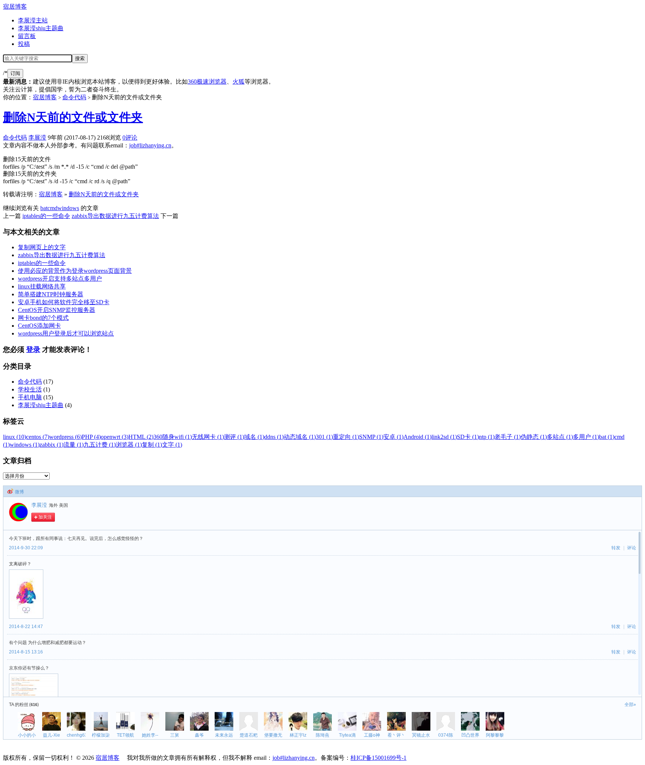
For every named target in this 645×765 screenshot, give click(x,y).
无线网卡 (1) (208, 437)
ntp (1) (487, 437)
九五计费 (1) (100, 444)
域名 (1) (254, 437)
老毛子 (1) (508, 437)
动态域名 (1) (300, 437)
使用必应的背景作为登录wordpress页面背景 (75, 271)
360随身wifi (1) (172, 437)
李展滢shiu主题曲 (40, 28)
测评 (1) (234, 437)
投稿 (24, 44)
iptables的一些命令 (46, 216)
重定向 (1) (346, 437)
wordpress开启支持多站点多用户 (60, 278)
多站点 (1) (560, 437)
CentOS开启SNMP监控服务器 (56, 310)
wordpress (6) (65, 437)
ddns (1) (274, 437)
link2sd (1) (444, 437)
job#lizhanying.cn (150, 145)
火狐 (238, 81)
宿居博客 (15, 6)
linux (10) (14, 437)
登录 (33, 349)
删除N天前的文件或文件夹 (73, 117)
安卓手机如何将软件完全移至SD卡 (63, 302)
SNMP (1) (371, 437)
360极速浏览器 (207, 81)
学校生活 (30, 389)
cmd (52, 208)
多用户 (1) (586, 437)
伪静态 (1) (534, 437)
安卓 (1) (393, 437)
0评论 (129, 137)
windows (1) (25, 444)
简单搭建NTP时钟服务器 (50, 294)
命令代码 (74, 97)
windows (68, 208)
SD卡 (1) (468, 437)
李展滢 (37, 137)
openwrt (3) (114, 437)
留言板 (27, 36)
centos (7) (37, 437)
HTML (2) (140, 437)
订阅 (15, 73)
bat (43, 208)
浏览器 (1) (129, 444)
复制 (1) (152, 444)
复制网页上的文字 (42, 247)
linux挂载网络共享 (42, 286)
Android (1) (417, 437)
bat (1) (606, 437)
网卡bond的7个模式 (43, 318)
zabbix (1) (51, 444)
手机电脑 (30, 397)
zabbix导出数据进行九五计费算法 (115, 216)
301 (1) (324, 437)
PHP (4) (91, 437)
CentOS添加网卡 (39, 325)
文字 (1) (172, 444)
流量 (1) (73, 444)
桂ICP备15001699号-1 (378, 758)
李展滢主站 (33, 20)
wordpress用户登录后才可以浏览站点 (66, 333)
